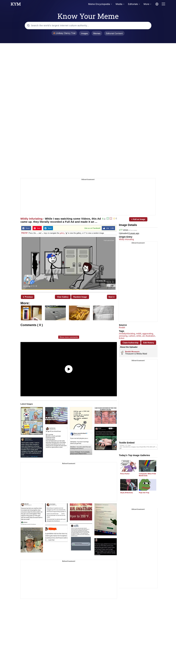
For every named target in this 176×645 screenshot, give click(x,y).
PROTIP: (24, 233)
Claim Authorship (130, 343)
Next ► (111, 297)
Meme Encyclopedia (99, 4)
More (146, 4)
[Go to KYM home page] (16, 4)
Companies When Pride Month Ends (147, 475)
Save (38, 228)
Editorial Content (114, 33)
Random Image (80, 297)
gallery (62, 233)
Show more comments (69, 337)
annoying (123, 336)
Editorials (133, 4)
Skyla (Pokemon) (126, 493)
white (138, 336)
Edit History (148, 343)
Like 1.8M (109, 228)
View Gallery (62, 297)
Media (119, 4)
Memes (96, 33)
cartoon (131, 336)
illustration (150, 336)
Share (27, 228)
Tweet (49, 228)
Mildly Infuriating (31, 218)
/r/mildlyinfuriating (127, 333)
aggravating (147, 333)
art (143, 336)
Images (84, 33)
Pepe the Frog (144, 493)
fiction (121, 338)
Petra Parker (125, 474)
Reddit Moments (132, 352)
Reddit (122, 327)
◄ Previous (27, 297)
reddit (138, 333)
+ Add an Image (138, 219)
